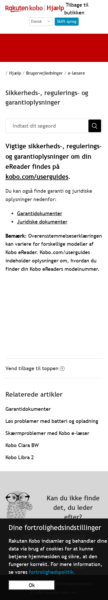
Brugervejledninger (44, 73)
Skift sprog (66, 21)
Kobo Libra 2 (19, 457)
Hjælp (15, 73)
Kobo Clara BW (22, 445)
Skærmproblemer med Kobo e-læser (47, 433)
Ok (32, 585)
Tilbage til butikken (76, 8)
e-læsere (76, 73)
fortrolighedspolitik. (52, 572)
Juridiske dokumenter (42, 221)
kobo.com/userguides (36, 177)
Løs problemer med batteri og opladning (51, 421)
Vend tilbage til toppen (31, 368)
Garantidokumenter (39, 213)
